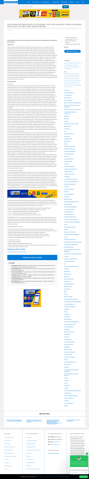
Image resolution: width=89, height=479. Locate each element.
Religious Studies (68, 349)
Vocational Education (69, 403)
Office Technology (68, 296)
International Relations (69, 261)
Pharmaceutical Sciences (69, 306)
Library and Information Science (71, 266)
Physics (66, 311)
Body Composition (73, 73)
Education (29, 456)
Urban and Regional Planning (70, 395)
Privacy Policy (48, 476)
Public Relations (67, 339)
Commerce (66, 164)
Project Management (69, 326)
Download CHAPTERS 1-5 (72, 51)
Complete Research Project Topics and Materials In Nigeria (22, 28)
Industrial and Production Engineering (72, 253)
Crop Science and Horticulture (71, 179)
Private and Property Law (70, 324)
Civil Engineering (68, 161)
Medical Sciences (68, 286)
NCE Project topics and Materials (70, 81)
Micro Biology (67, 289)
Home (8, 28)
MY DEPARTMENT (55, 2)
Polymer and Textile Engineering (71, 321)
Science (66, 359)
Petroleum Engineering (69, 304)
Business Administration (69, 149)
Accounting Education (69, 92)
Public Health (67, 334)
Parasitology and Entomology (70, 299)
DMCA (68, 476)
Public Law (66, 337)
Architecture (67, 128)
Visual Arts (66, 400)
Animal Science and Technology (71, 123)
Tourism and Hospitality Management (72, 390)
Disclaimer (61, 476)
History (66, 237)
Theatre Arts (67, 385)
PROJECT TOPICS (35, 2)
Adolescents (66, 73)
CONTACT (78, 2)
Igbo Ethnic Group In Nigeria (72, 76)
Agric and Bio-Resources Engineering (72, 102)
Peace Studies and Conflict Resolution (72, 301)
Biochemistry (67, 136)
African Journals (8, 440)
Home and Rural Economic (70, 239)
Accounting (66, 90)
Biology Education (68, 138)
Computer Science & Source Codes (34, 450)
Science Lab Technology (69, 357)
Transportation (67, 393)
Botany (65, 143)
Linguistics (66, 269)
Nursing (66, 294)
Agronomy (66, 118)
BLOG (83, 2)
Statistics (66, 378)
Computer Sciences (68, 171)
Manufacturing (67, 274)
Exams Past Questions (9, 453)
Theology (66, 388)
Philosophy (66, 309)
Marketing (66, 276)
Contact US (43, 476)
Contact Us (7, 462)
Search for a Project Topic (10, 447)
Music (65, 291)
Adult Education (67, 97)
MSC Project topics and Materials (74, 80)
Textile (65, 383)
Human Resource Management (71, 244)
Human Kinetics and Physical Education (73, 242)
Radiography (67, 347)
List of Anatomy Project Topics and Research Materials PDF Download (72, 65)
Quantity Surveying (68, 344)
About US (38, 476)
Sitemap (64, 476)
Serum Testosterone (68, 86)
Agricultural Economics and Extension (72, 109)
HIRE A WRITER (64, 2)
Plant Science (67, 316)
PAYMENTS (71, 2)
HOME (28, 2)
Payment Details (8, 465)
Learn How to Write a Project (10, 456)
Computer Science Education (70, 169)
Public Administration (69, 331)
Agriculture (66, 116)
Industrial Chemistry (68, 247)
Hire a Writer (7, 443)
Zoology (66, 405)
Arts (65, 131)
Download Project (8, 450)
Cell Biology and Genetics (69, 151)
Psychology (66, 329)
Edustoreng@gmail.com (55, 444)
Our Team (7, 459)
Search (65, 6)
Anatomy (66, 121)
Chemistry (66, 156)
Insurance (66, 256)
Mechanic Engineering (69, 284)
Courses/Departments (9, 437)
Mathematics (67, 281)
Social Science (67, 364)
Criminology (67, 176)
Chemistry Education (68, 159)
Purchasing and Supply (69, 342)
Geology (66, 229)
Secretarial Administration (70, 362)
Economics (29, 453)
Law (65, 264)
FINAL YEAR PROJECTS (45, 2)
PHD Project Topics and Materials (74, 85)
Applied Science (67, 126)
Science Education (68, 354)
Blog (6, 469)
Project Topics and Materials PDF (33, 469)
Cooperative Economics (69, 174)
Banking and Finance (68, 133)
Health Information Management (71, 234)
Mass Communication (69, 279)
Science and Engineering (69, 352)
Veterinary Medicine (68, 398)
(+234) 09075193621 (57, 441)
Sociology (66, 367)
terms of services (55, 476)
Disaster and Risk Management (71, 181)
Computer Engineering (69, 166)
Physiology (66, 314)
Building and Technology (69, 146)
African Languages (68, 100)
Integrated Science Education (70, 258)
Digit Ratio (72, 75)
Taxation (66, 380)
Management (67, 271)
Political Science (68, 319)
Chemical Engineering (69, 154)
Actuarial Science (68, 95)
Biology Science (67, 141)
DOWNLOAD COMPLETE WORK (16, 249)
